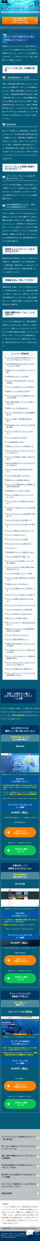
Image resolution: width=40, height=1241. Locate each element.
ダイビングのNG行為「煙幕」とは (18, 556)
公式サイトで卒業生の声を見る (21, 832)
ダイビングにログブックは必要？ (18, 539)
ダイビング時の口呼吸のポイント (18, 639)
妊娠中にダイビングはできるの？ (18, 584)
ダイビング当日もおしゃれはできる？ (19, 614)
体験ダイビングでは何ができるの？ (18, 391)
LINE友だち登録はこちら (21, 850)
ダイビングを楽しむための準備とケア (19, 520)
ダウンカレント (12, 548)
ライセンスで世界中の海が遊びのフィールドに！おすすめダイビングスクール (14, 1235)
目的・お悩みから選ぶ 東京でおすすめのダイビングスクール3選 (20, 20)
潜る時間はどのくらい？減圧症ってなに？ (21, 552)
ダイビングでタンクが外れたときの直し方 (21, 595)
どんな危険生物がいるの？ (15, 442)
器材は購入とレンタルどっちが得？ (18, 491)
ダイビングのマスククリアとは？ (18, 635)
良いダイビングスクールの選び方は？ (19, 544)
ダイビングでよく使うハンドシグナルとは (21, 605)
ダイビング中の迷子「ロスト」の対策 (19, 573)
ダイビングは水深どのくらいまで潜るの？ (21, 387)
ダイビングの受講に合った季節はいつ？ (20, 669)
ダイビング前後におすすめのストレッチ (20, 531)
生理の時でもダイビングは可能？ (18, 376)
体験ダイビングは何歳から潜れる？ (18, 480)
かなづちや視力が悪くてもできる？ (18, 476)
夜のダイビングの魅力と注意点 (17, 618)
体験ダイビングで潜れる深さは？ (18, 408)
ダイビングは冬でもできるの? (17, 438)
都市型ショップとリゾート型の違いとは (20, 446)
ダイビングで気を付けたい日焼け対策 (19, 609)
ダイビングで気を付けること (16, 535)
